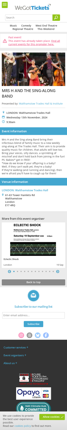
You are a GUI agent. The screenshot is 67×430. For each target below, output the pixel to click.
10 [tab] (46, 271)
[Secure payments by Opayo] (33, 398)
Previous (9, 271)
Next (57, 271)
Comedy (26, 25)
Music (13, 25)
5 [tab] (28, 271)
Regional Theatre (23, 29)
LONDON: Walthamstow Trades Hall (25, 190)
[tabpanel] (33, 244)
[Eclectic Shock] (33, 238)
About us (9, 363)
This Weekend (46, 29)
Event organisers (14, 355)
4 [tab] (25, 271)
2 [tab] (17, 271)
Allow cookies (51, 416)
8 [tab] (39, 271)
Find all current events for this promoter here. (34, 42)
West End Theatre (46, 25)
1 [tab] (14, 271)
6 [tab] (32, 271)
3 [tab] (21, 271)
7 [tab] (35, 271)
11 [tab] (50, 271)
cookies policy (22, 426)
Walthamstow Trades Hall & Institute (41, 103)
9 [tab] (42, 271)
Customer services (15, 347)
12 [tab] (53, 271)
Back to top (33, 282)
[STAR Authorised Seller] (33, 384)
